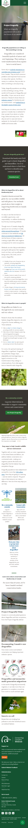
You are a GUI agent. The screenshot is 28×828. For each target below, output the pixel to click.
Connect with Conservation (20, 506)
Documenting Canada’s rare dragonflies (14, 645)
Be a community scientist (7, 506)
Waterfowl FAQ (6, 789)
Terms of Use (10, 822)
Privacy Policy (4, 822)
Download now (14, 177)
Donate (4, 757)
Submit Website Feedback (10, 767)
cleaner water (10, 342)
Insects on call (8, 716)
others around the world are (10, 231)
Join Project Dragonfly (14, 413)
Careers (4, 777)
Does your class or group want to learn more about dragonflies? (14, 546)
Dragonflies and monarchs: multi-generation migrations (14, 680)
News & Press (5, 780)
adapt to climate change (13, 328)
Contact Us (4, 775)
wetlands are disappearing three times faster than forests (14, 266)
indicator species (7, 100)
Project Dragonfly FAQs (12, 611)
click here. (17, 810)
